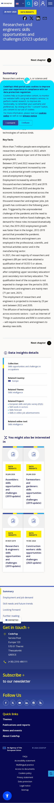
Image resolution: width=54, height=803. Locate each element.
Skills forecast (15, 410)
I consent (10, 122)
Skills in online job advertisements (24, 412)
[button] (25, 18)
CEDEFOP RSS (40, 703)
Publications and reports (16, 724)
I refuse (25, 123)
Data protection (25, 781)
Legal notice (25, 785)
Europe (15, 381)
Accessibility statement (25, 760)
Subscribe (12, 675)
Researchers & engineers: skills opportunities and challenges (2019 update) (13, 556)
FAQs (25, 756)
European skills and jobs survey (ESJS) (26, 404)
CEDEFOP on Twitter (13, 703)
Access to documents (25, 769)
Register (42, 3)
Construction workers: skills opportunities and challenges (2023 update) (33, 554)
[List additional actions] (23, 3)
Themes (7, 719)
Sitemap (25, 790)
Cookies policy (25, 773)
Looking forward (11, 609)
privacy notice (30, 115)
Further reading (11, 615)
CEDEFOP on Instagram (33, 703)
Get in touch (14, 627)
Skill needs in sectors (18, 407)
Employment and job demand (18, 597)
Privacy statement (25, 777)
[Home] (6, 3)
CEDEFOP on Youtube (19, 703)
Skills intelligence (15, 392)
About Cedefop (11, 736)
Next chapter (38, 60)
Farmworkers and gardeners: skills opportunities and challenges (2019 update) (33, 491)
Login (35, 3)
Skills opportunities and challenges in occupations (24, 368)
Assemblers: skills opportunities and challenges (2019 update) (13, 488)
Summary (8, 591)
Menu (50, 3)
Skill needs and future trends (18, 603)
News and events (12, 730)
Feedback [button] (51, 774)
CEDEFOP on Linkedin (26, 703)
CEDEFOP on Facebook (6, 703)
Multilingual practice (25, 764)
